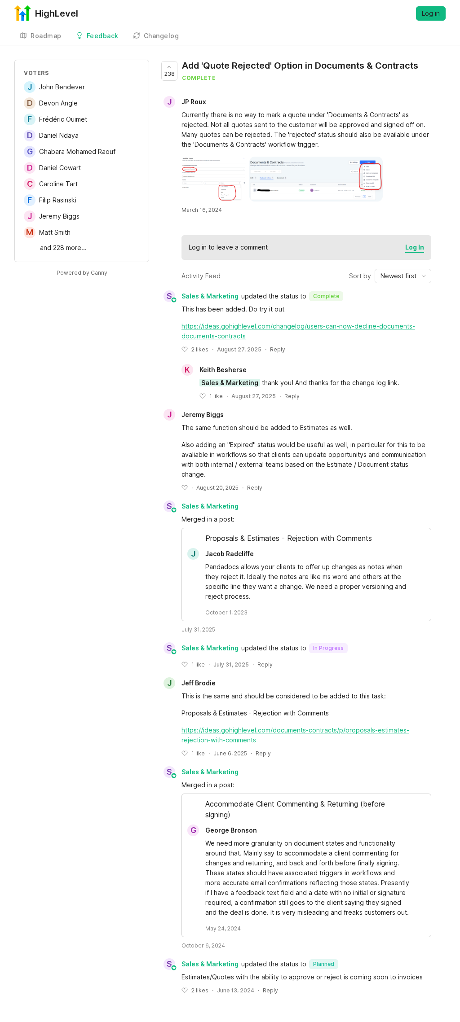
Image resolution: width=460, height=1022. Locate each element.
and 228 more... (63, 247)
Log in (431, 13)
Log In (414, 247)
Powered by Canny (82, 272)
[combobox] (403, 276)
